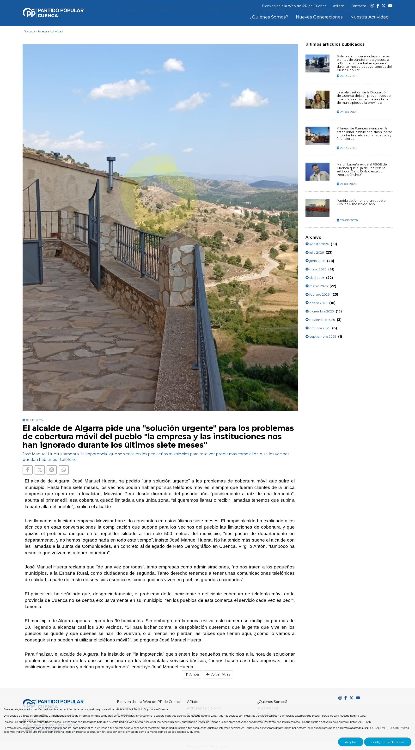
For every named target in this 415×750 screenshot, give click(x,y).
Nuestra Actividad (369, 17)
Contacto (358, 6)
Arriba (193, 674)
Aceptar (350, 742)
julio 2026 (316, 252)
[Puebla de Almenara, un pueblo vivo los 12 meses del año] (317, 208)
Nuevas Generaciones (319, 17)
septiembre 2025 (322, 336)
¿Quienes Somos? (269, 17)
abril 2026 (316, 278)
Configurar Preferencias (387, 742)
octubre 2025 (319, 328)
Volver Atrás (219, 674)
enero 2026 (318, 303)
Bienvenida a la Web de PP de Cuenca (294, 6)
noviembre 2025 (322, 320)
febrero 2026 (319, 294)
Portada (29, 31)
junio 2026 (317, 261)
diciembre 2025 (321, 311)
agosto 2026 (319, 244)
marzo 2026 (318, 286)
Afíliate (338, 6)
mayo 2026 (317, 269)
